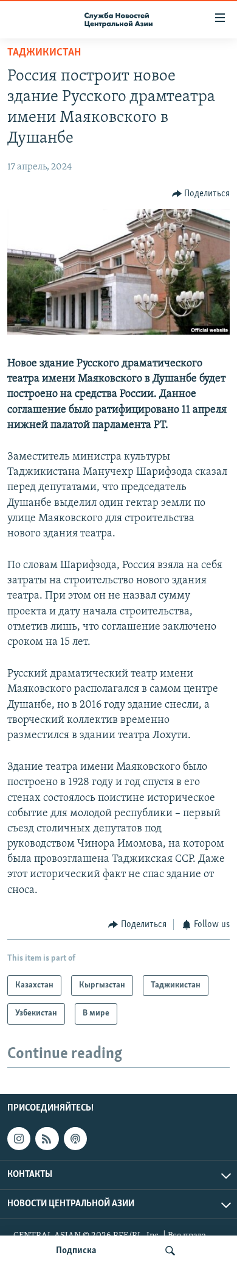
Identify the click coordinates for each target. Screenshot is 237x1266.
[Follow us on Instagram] (18, 1138)
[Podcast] (75, 1138)
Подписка (76, 1251)
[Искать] (170, 1251)
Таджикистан (44, 53)
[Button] (201, 194)
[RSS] (46, 1138)
